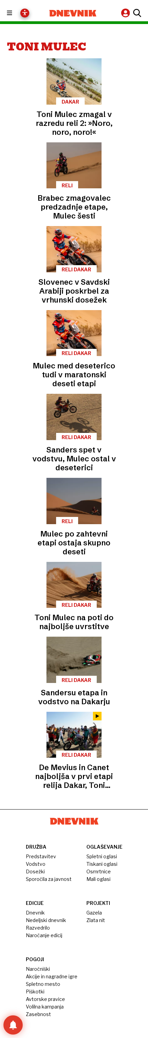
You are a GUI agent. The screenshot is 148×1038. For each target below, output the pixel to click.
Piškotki (35, 991)
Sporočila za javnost (49, 879)
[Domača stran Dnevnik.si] (72, 13)
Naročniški (38, 969)
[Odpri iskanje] (136, 13)
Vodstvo (35, 864)
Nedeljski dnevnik (46, 920)
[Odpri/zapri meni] (15, 13)
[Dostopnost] (24, 13)
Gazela (94, 913)
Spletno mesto (43, 984)
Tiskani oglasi (101, 864)
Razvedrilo (38, 928)
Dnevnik (35, 913)
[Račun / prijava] (126, 13)
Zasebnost (38, 1014)
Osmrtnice (98, 871)
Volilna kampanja (45, 1007)
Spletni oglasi (101, 856)
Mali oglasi (98, 879)
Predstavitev (41, 856)
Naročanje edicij (44, 935)
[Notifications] (13, 1025)
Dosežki (35, 871)
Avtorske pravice (45, 999)
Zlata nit (95, 920)
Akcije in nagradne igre (51, 976)
